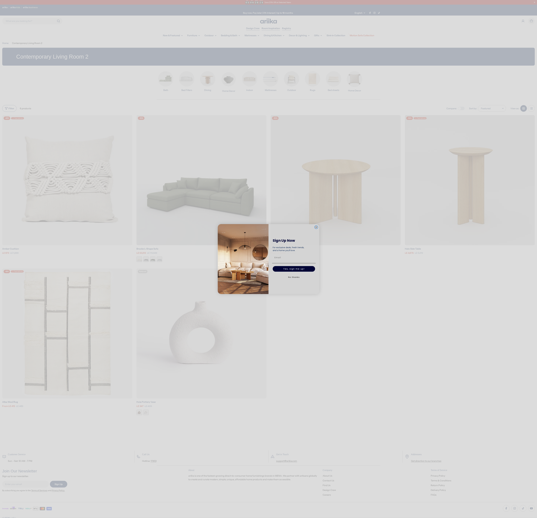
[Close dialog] (316, 227)
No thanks (294, 277)
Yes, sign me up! (294, 268)
